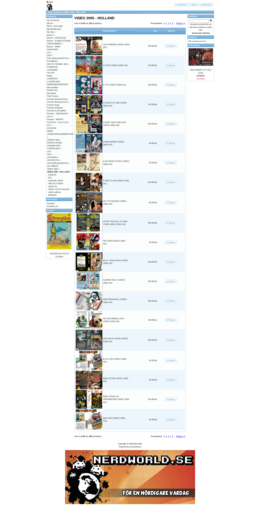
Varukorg (192, 37)
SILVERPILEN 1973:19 (59, 253)
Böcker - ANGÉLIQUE (56, 38)
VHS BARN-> (53, 157)
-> (59, 172)
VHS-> (50, 154)
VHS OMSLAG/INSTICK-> (58, 163)
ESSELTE (52, 175)
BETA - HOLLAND (55, 26)
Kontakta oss (52, 206)
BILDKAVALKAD (54, 29)
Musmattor (51, 93)
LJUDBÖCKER (53, 82)
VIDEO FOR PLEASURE (59, 189)
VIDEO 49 (52, 186)
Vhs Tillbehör (52, 166)
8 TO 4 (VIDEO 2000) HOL (114, 85)
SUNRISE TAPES (55, 181)
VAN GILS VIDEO (55, 183)
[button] (181, 5)
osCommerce (135, 447)
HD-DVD (51, 73)
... (174, 23)
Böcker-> (51, 35)
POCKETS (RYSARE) (56, 111)
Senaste (50, 210)
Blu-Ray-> (51, 32)
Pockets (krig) (53, 105)
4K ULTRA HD (53, 20)
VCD (49, 151)
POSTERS (51, 128)
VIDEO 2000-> (53, 169)
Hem (50, 12)
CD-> (49, 52)
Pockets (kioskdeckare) (57, 99)
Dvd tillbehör (52, 61)
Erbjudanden (194, 45)
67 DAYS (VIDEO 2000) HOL (115, 65)
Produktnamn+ (110, 31)
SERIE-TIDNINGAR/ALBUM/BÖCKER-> (60, 134)
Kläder (50, 76)
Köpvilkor (51, 203)
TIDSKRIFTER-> (54, 146)
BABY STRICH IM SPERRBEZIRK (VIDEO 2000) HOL (116, 399)
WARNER (52, 195)
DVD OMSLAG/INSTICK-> (58, 58)
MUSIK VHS (52, 90)
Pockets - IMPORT (55, 119)
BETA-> (50, 23)
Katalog (57, 12)
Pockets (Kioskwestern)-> (58, 102)
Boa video (138, 444)
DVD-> (50, 55)
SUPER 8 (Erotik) (54, 143)
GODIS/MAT (52, 70)
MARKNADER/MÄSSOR (57, 84)
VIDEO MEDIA (54, 192)
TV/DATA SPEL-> (54, 148)
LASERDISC (52, 79)
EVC (50, 178)
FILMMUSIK (52, 67)
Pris (155, 31)
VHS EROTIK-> (53, 160)
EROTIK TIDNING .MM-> (58, 64)
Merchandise (52, 87)
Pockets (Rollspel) (55, 108)
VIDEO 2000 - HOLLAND (74, 12)
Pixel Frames (52, 96)
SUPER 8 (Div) (53, 140)
